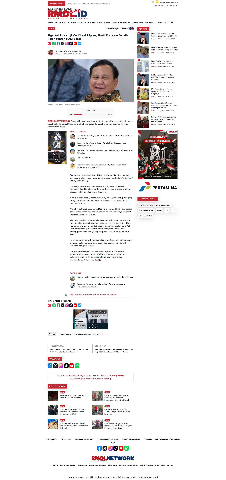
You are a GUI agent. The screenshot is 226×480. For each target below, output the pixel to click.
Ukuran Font (91, 111)
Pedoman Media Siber (84, 439)
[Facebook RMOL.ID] (50, 365)
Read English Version (118, 28)
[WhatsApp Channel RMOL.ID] (77, 365)
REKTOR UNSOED (145, 216)
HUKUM (107, 22)
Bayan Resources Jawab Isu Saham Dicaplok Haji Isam (89, 4)
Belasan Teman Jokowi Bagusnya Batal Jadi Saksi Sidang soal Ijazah (164, 48)
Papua (170, 465)
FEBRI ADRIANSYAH (163, 205)
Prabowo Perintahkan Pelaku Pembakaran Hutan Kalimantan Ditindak (105, 152)
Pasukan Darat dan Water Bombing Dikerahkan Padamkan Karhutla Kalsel (116, 397)
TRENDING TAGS (148, 199)
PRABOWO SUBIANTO (66, 334)
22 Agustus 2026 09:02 (166, 39)
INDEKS (58, 22)
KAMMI (159, 210)
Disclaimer (66, 439)
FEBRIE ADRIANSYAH (146, 210)
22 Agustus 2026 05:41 (166, 66)
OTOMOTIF (158, 22)
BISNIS (73, 22)
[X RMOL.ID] (55, 365)
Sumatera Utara (68, 465)
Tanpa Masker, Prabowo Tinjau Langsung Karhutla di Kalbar (105, 277)
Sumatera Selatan (97, 465)
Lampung (112, 465)
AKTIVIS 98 (97, 334)
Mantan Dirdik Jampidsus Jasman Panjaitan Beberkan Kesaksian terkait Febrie (164, 119)
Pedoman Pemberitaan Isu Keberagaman (162, 439)
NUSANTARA (90, 22)
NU (173, 210)
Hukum (153, 39)
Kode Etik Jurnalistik (131, 439)
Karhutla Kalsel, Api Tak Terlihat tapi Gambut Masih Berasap (117, 411)
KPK (167, 210)
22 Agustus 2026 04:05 (166, 125)
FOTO (167, 22)
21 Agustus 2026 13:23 (165, 97)
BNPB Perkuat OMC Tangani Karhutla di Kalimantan (73, 396)
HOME (50, 22)
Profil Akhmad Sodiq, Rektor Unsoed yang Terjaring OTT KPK (164, 35)
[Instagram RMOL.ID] (61, 365)
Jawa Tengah (146, 465)
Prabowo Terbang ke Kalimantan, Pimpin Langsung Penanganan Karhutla (101, 285)
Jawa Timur (160, 465)
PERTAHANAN (137, 22)
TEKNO (80, 22)
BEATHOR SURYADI (146, 205)
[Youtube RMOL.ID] (71, 365)
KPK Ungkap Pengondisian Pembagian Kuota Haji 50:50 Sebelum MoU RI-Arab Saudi (114, 350)
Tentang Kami (51, 439)
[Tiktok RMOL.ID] (66, 365)
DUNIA (99, 22)
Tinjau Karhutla (84, 157)
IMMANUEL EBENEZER (83, 334)
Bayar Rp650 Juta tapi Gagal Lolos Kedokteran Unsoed (162, 62)
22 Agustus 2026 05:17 (165, 111)
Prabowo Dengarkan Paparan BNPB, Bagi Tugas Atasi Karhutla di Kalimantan (101, 166)
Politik (51, 28)
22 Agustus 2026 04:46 (166, 82)
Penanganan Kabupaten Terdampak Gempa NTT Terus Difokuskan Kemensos (69, 350)
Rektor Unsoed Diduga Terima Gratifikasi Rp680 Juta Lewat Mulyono (163, 77)
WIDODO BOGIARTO (72, 51)
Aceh (55, 465)
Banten (122, 465)
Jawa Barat (132, 465)
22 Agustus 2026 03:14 (165, 53)
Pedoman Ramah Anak (108, 439)
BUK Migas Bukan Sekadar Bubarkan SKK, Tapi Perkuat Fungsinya (162, 91)
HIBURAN (149, 22)
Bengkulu (82, 465)
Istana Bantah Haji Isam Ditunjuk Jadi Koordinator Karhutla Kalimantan (104, 137)
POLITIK (65, 22)
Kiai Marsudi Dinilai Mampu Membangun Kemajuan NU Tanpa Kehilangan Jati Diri (164, 105)
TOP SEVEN (143, 29)
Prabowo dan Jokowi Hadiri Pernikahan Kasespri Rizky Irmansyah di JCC (102, 144)
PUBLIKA (115, 22)
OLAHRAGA (125, 22)
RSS (113, 442)
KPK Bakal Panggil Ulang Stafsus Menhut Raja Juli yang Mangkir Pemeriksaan (118, 425)
